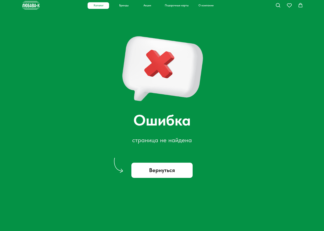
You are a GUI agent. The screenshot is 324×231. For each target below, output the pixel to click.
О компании (206, 5)
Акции (147, 5)
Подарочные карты (177, 5)
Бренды (124, 5)
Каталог (99, 5)
